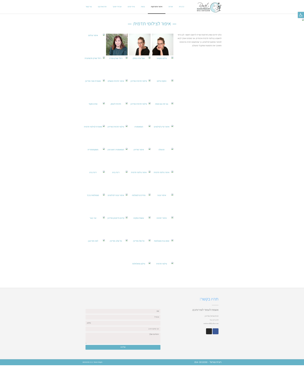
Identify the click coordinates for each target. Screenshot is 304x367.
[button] (301, 15)
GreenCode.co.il (88, 362)
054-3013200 (214, 320)
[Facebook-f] (215, 331)
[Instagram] (209, 331)
